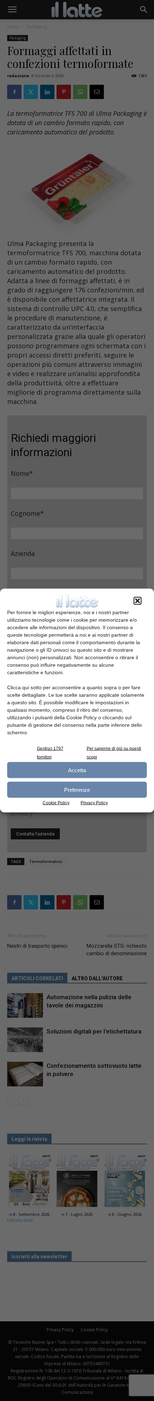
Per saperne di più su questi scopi (114, 753)
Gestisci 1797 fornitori (50, 753)
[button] (137, 601)
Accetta (77, 770)
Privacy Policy (94, 802)
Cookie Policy (56, 802)
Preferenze (77, 789)
